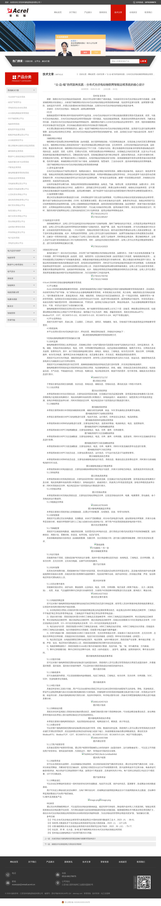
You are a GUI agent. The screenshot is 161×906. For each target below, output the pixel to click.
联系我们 (148, 12)
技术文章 (118, 12)
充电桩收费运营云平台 (17, 183)
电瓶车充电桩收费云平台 (18, 189)
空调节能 (11, 320)
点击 (34, 90)
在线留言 (133, 12)
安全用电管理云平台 (16, 221)
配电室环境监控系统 (16, 129)
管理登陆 (87, 893)
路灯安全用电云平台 (16, 205)
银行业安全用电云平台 (17, 216)
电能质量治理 (13, 292)
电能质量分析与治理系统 (18, 162)
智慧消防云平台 (14, 211)
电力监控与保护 (14, 251)
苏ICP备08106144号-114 (61, 893)
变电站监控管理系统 (16, 178)
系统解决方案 (13, 90)
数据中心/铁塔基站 (15, 264)
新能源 (10, 278)
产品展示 (88, 12)
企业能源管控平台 (15, 140)
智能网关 (11, 285)
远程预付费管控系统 (16, 227)
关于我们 (73, 12)
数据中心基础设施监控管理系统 (21, 156)
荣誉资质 (105, 862)
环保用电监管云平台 (16, 232)
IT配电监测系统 (14, 167)
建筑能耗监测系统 (15, 151)
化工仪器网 (105, 893)
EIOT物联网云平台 (16, 118)
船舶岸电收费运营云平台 (18, 135)
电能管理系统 (13, 124)
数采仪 (10, 306)
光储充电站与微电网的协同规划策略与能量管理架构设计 (74, 839)
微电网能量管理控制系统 (18, 173)
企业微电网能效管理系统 (18, 113)
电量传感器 (12, 299)
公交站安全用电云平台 (17, 194)
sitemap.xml (77, 893)
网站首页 (58, 12)
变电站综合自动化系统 (17, 108)
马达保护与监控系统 (16, 97)
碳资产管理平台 (14, 102)
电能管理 (11, 258)
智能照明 (11, 313)
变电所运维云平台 (15, 243)
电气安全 (11, 271)
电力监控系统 (13, 238)
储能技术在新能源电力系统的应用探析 (67, 844)
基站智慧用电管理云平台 (18, 200)
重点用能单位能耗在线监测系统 (21, 146)
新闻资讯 (103, 12)
